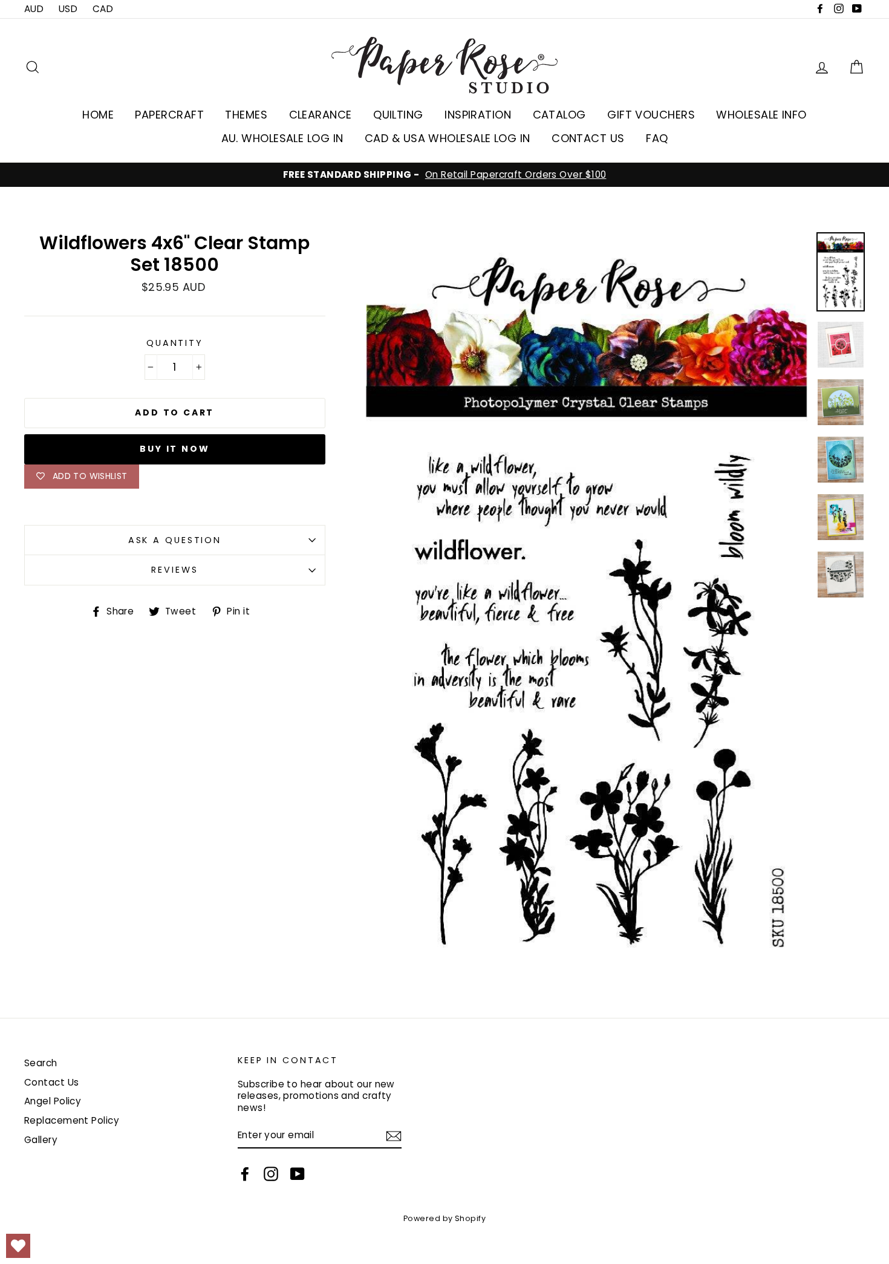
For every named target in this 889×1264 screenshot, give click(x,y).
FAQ (657, 138)
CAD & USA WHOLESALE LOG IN (447, 138)
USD (68, 8)
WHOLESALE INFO (761, 114)
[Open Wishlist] (18, 1246)
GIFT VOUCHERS (651, 114)
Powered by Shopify (444, 1218)
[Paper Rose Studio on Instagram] (271, 1174)
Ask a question (174, 540)
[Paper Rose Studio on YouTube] (297, 1174)
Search (40, 1063)
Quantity (174, 343)
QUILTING (398, 114)
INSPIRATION (477, 114)
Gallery (40, 1139)
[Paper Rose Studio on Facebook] (245, 1174)
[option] (444, 175)
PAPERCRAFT (169, 114)
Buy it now (174, 449)
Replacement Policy (71, 1120)
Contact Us (51, 1082)
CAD (103, 8)
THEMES (246, 114)
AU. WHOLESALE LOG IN (282, 138)
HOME (98, 114)
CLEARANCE (320, 114)
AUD (34, 8)
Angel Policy (52, 1101)
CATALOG (559, 114)
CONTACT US (588, 138)
